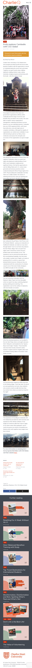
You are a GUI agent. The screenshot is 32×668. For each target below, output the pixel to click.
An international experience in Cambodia (20, 464)
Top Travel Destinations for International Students (14, 571)
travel (25, 485)
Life (5, 41)
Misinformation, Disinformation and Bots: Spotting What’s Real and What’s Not (16, 597)
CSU (15, 485)
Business (11, 485)
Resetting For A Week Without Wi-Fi (16, 521)
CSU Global (20, 485)
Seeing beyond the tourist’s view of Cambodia (7, 464)
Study (9, 619)
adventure (6, 485)
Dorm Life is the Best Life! (13, 622)
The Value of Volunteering (14, 644)
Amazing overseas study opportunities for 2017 (9, 472)
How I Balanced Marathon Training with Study (13, 546)
